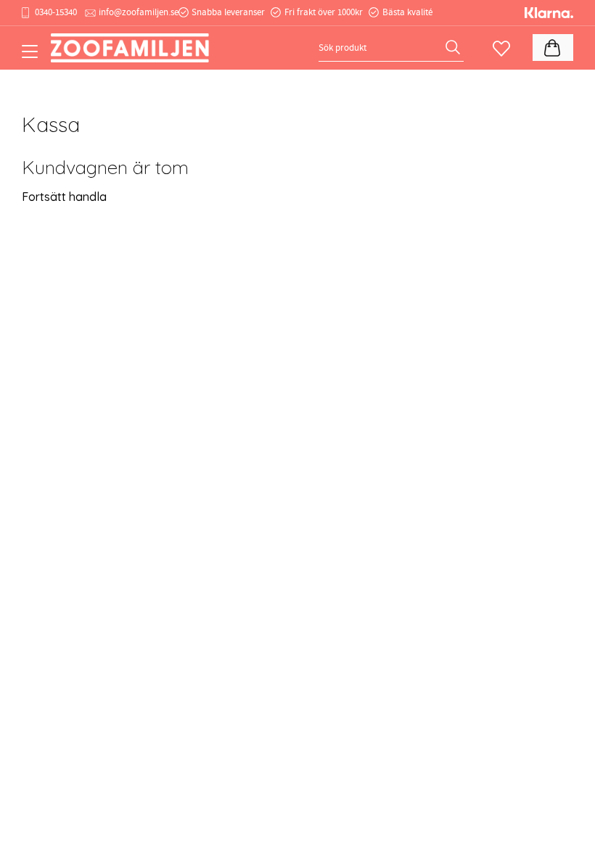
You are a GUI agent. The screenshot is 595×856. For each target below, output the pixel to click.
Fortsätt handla (64, 196)
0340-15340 (56, 12)
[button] (34, 57)
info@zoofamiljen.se (138, 12)
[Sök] (455, 48)
